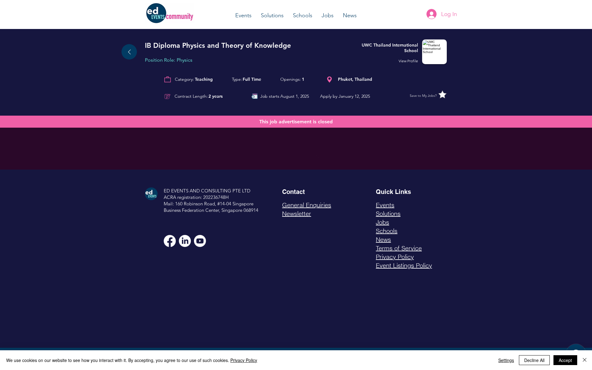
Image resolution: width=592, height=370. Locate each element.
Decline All (534, 360)
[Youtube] (200, 241)
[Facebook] (170, 241)
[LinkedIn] (185, 241)
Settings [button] (506, 360)
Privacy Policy (243, 360)
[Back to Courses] (129, 52)
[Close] (584, 360)
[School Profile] (403, 51)
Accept (565, 360)
